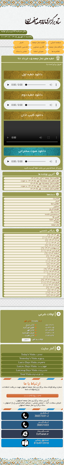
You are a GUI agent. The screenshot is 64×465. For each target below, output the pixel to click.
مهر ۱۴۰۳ (55, 266)
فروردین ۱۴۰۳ (52, 282)
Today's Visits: (28, 355)
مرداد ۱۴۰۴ (54, 240)
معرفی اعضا (38, 52)
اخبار (21, 43)
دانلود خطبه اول (32, 74)
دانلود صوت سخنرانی (32, 151)
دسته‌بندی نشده (52, 214)
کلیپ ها (56, 217)
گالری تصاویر (38, 47)
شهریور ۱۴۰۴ (53, 237)
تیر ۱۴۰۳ (55, 274)
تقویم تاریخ (54, 209)
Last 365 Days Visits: (27, 370)
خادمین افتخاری (21, 47)
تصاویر (56, 207)
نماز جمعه (55, 225)
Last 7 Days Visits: (28, 363)
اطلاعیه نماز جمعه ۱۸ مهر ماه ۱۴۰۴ (44, 189)
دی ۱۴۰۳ (55, 259)
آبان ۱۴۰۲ (54, 295)
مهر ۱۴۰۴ (55, 235)
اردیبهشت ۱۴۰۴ (51, 248)
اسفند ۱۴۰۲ (53, 285)
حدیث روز (55, 212)
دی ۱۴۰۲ (55, 290)
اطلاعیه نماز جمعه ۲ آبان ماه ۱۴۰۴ (45, 178)
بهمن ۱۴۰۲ (54, 287)
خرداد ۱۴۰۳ (53, 277)
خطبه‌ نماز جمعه (38, 43)
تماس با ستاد (21, 52)
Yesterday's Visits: (28, 359)
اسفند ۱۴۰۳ (53, 253)
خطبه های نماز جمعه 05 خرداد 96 (36, 58)
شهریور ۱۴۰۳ (53, 269)
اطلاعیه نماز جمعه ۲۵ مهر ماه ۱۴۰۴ (44, 183)
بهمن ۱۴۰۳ (54, 256)
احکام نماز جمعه (55, 47)
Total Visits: (26, 374)
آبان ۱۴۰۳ (54, 264)
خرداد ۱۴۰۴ (53, 245)
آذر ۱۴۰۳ (55, 261)
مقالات (56, 222)
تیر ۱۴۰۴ (55, 243)
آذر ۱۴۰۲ (55, 293)
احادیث (56, 199)
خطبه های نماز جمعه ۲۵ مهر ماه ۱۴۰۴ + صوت (40, 181)
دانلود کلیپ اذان (32, 115)
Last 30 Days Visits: (27, 366)
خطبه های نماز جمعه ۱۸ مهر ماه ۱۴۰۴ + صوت (40, 186)
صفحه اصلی (56, 43)
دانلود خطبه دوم (32, 95)
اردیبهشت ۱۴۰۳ (51, 280)
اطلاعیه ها (56, 52)
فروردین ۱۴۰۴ (52, 251)
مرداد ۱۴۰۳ (54, 272)
